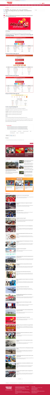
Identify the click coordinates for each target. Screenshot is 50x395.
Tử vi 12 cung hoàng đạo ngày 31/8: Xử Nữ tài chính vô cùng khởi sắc (24, 234)
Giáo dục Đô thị (14, 9)
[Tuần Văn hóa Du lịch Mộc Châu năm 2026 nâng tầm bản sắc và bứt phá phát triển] (11, 259)
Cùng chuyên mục (9, 146)
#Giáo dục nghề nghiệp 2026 (11, 7)
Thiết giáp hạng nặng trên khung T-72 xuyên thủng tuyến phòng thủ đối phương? (12, 170)
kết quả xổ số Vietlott (25, 131)
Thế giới (25, 162)
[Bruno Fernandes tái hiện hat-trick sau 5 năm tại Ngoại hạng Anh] (11, 228)
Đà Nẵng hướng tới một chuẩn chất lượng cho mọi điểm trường (23, 302)
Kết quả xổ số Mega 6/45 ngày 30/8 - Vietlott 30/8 (23, 317)
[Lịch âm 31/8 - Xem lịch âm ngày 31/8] (11, 251)
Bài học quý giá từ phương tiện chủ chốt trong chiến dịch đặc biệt (28, 172)
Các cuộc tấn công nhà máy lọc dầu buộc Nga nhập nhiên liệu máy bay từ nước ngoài (24, 310)
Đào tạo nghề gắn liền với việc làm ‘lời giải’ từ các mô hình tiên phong (24, 279)
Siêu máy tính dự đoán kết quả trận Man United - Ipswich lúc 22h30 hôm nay (24, 333)
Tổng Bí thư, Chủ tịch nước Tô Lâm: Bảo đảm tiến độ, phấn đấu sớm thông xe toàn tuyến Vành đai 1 (10, 187)
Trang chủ (6, 5)
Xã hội (10, 9)
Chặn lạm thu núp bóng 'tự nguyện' (21, 218)
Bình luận (4, 15)
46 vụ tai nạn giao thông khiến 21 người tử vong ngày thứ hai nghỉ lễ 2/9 (24, 371)
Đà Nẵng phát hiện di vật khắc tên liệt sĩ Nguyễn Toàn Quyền (29, 154)
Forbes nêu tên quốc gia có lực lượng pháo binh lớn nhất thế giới (28, 166)
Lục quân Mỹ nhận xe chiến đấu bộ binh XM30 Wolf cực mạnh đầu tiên (24, 363)
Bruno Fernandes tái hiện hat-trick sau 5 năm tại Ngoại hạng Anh (24, 226)
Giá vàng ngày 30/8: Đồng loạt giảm (10, 154)
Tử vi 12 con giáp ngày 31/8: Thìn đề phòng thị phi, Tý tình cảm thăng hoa (24, 241)
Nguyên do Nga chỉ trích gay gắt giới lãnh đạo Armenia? (28, 187)
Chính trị (17, 9)
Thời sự (7, 9)
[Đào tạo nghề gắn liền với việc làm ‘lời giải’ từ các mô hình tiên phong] (11, 282)
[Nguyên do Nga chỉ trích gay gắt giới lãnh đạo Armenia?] (28, 183)
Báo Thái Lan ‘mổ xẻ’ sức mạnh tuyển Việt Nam (22, 195)
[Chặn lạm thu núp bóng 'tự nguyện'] (11, 221)
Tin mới (4, 17)
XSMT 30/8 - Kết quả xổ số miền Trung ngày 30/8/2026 (23, 378)
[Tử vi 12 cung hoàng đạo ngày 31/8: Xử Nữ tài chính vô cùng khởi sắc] (11, 236)
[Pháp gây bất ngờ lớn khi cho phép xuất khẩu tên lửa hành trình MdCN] (11, 267)
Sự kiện (7, 7)
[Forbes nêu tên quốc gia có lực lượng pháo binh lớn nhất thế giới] (21, 167)
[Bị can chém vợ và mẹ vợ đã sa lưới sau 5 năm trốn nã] (11, 274)
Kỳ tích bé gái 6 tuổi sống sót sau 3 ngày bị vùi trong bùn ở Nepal (24, 203)
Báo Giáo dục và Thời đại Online (9, 3)
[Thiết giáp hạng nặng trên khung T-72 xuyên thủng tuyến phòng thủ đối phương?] (12, 164)
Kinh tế (20, 9)
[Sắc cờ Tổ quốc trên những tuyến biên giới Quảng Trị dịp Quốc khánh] (20, 150)
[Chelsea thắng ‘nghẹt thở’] (11, 213)
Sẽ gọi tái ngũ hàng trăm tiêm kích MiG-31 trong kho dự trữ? (28, 161)
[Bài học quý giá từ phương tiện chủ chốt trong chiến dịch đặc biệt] (21, 172)
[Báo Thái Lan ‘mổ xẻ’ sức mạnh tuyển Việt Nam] (11, 198)
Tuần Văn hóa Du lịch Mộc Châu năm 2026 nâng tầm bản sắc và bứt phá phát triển (24, 256)
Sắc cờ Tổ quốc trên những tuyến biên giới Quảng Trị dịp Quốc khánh (19, 155)
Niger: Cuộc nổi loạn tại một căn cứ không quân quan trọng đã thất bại (24, 348)
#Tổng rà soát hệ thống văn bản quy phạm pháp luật (20, 7)
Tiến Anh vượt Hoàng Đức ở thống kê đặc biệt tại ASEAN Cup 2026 (19, 187)
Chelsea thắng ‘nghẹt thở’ (20, 210)
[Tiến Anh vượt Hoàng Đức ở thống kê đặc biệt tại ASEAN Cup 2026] (19, 183)
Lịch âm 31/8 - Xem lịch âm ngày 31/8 (21, 248)
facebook (4, 11)
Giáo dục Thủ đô (43, 3)
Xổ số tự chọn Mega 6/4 (13, 131)
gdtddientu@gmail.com (23, 0)
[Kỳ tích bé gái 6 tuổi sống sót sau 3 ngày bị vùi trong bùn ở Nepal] (11, 206)
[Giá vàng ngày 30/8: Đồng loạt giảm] (10, 150)
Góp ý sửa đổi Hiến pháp (24, 9)
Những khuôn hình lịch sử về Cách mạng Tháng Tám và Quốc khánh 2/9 (24, 340)
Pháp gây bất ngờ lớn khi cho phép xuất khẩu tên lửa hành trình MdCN (24, 264)
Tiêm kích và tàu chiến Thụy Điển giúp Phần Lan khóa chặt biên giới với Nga (24, 394)
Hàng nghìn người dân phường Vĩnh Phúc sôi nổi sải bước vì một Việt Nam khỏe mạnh (24, 295)
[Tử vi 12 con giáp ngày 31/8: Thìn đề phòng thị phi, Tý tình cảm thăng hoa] (11, 244)
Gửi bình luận (31, 143)
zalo (4, 9)
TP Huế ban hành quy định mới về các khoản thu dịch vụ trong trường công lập (24, 356)
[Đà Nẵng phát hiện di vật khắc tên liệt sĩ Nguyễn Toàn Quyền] (29, 150)
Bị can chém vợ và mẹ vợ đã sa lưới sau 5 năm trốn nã (23, 271)
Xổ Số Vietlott (19, 131)
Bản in (4, 13)
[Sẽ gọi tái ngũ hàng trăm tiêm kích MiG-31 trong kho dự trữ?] (21, 161)
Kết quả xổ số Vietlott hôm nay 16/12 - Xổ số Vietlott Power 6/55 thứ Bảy (17, 126)
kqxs (30, 131)
